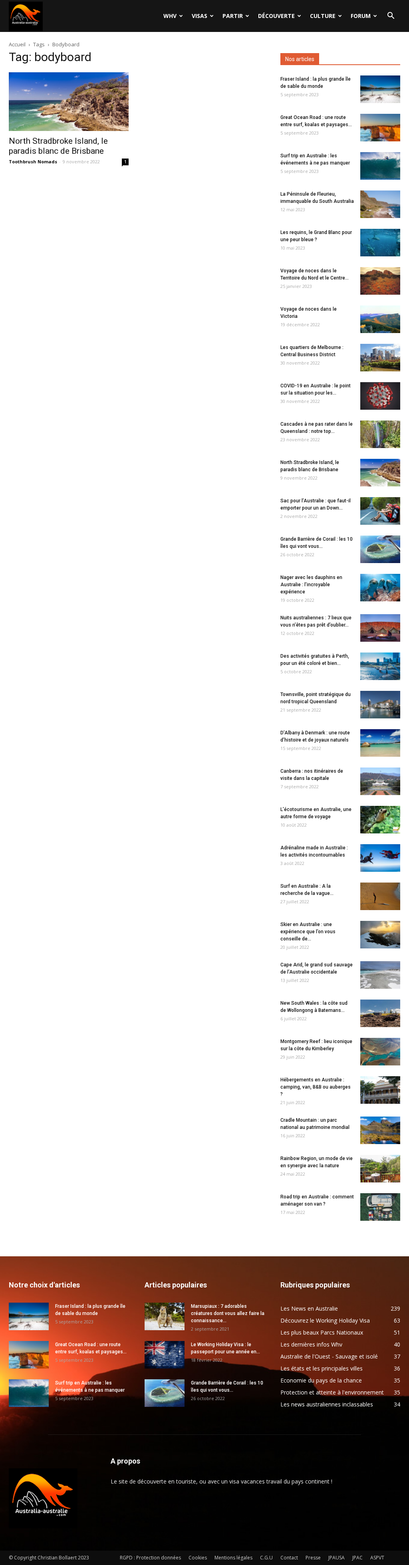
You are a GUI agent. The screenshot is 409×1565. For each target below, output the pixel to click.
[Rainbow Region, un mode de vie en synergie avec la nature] (380, 1168)
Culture (323, 16)
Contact (289, 1557)
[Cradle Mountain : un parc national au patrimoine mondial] (380, 1130)
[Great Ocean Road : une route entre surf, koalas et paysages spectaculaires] (380, 127)
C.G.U (266, 1557)
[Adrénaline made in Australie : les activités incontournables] (380, 858)
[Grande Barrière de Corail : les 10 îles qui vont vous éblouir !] (380, 549)
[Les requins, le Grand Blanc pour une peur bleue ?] (380, 242)
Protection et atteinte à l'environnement (332, 1392)
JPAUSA (336, 1557)
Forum (361, 16)
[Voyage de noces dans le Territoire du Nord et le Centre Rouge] (380, 281)
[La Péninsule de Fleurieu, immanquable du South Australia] (380, 204)
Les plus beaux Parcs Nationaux (321, 1332)
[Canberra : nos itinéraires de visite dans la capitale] (380, 781)
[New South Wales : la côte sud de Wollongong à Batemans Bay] (380, 1013)
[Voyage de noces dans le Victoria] (380, 319)
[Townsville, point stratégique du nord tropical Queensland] (380, 704)
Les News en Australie (309, 1308)
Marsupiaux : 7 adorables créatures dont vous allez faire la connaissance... (227, 1313)
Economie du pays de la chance (321, 1380)
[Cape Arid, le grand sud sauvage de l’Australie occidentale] (380, 975)
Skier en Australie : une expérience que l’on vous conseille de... (308, 932)
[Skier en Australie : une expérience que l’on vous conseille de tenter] (380, 934)
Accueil (17, 44)
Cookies (198, 1557)
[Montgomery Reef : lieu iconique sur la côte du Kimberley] (380, 1051)
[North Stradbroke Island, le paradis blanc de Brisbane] (69, 101)
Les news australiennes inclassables (326, 1404)
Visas (199, 16)
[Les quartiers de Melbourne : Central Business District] (380, 357)
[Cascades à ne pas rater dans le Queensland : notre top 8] (380, 434)
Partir (232, 16)
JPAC (357, 1557)
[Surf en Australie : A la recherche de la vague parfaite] (380, 896)
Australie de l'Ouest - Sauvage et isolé (329, 1356)
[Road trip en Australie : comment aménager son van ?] (380, 1207)
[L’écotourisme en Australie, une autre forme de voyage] (380, 819)
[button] (390, 16)
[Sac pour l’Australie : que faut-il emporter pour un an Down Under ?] (380, 511)
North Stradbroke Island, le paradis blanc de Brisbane (58, 146)
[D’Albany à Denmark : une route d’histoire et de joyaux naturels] (380, 743)
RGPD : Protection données (150, 1557)
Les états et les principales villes (321, 1368)
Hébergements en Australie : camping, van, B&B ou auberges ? (315, 1087)
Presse (313, 1557)
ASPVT (377, 1557)
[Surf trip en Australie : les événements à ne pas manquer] (380, 166)
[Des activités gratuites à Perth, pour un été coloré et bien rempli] (380, 666)
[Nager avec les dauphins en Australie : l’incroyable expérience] (380, 587)
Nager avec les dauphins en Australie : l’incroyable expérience (311, 585)
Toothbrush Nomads (33, 162)
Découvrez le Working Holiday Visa (325, 1320)
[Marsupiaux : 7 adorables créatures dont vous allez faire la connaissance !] (165, 1316)
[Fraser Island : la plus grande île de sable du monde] (380, 89)
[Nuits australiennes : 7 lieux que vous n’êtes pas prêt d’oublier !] (380, 628)
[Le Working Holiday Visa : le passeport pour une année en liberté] (165, 1355)
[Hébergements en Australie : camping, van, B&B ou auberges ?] (380, 1090)
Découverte (276, 16)
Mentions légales (233, 1557)
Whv (170, 16)
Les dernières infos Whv (311, 1344)
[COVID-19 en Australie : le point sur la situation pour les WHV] (380, 396)
